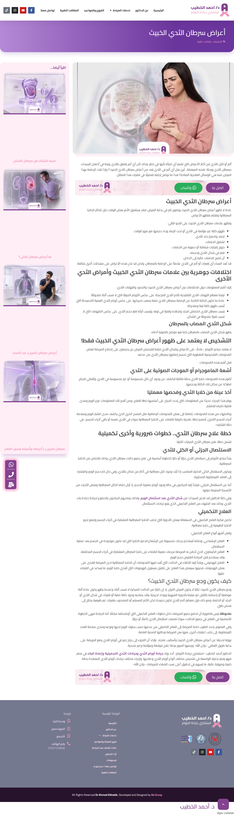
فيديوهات (111, 760)
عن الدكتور (111, 729)
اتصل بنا (218, 187)
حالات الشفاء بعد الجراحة (104, 748)
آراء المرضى (110, 754)
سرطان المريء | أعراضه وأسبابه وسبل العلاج (34, 449)
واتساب (185, 187)
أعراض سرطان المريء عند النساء (35, 353)
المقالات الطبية (108, 772)
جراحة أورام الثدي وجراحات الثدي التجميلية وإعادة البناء (125, 653)
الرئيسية (112, 723)
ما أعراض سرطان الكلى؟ (34, 257)
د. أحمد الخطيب (197, 806)
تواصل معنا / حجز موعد (104, 766)
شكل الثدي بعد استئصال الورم (162, 498)
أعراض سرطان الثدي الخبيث (187, 32)
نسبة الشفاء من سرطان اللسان (34, 161)
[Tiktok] (6, 10)
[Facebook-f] (31, 10)
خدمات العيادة (109, 735)
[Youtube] (23, 10)
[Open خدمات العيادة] (110, 10)
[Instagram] (15, 10)
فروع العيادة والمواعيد (105, 742)
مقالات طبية (204, 41)
